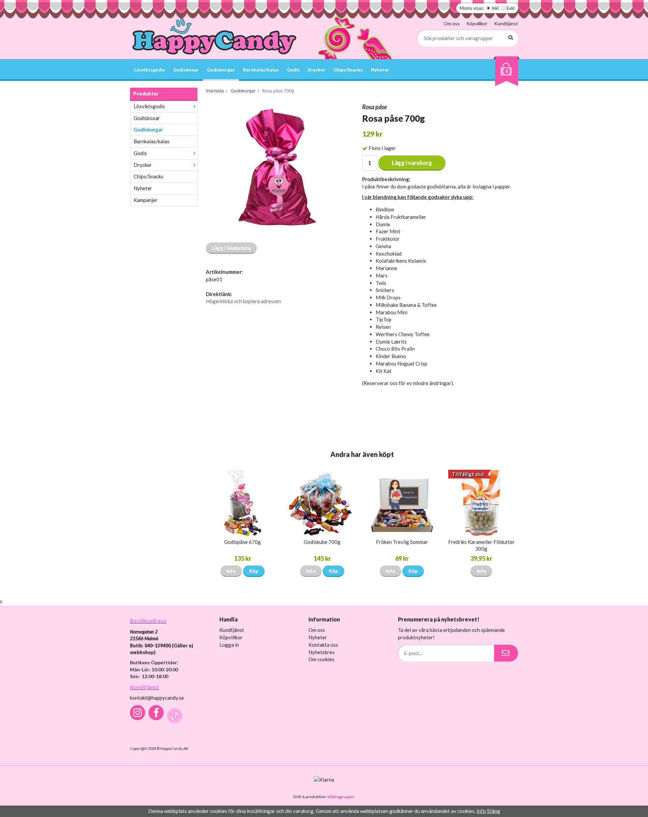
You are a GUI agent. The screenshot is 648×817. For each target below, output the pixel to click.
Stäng (493, 811)
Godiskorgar (221, 69)
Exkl (511, 8)
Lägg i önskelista (231, 248)
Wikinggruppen (341, 796)
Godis (293, 69)
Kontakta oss (323, 645)
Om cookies (321, 659)
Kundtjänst (506, 23)
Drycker (316, 69)
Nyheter (380, 69)
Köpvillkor (476, 23)
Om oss (451, 23)
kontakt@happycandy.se (157, 698)
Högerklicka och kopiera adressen (243, 301)
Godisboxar (186, 69)
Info (231, 571)
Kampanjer (146, 200)
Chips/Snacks (348, 69)
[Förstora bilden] (276, 170)
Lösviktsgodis (149, 69)
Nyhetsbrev (321, 652)
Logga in (229, 645)
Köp (254, 571)
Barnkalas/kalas (261, 69)
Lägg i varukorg (412, 162)
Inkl (495, 8)
